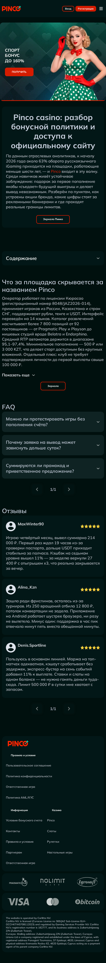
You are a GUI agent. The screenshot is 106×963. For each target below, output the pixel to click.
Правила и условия (23, 755)
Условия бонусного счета (24, 820)
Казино (56, 810)
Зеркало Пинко (53, 219)
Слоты (51, 831)
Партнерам (14, 852)
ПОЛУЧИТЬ (19, 72)
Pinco (56, 171)
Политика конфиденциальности (29, 776)
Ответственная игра (20, 787)
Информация (19, 810)
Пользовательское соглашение (28, 765)
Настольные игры (59, 852)
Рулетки (53, 841)
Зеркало (53, 386)
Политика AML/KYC (20, 797)
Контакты (13, 831)
